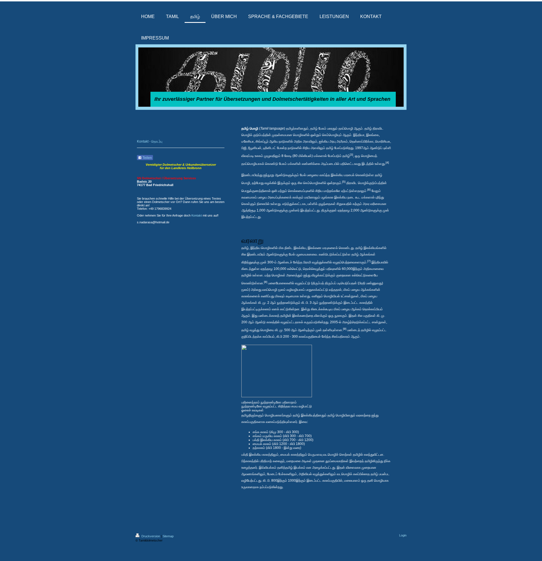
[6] (369, 189)
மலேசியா (247, 141)
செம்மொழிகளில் (314, 183)
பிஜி (243, 148)
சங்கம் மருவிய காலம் (267, 436)
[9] (344, 328)
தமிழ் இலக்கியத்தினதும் (310, 415)
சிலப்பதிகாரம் (341, 337)
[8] (265, 281)
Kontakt (196, 215)
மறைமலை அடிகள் (299, 461)
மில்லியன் (305, 156)
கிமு (273, 432)
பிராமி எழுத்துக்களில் (317, 262)
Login (402, 535)
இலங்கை (372, 135)
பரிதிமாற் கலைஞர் (272, 461)
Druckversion (151, 536)
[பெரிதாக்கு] (276, 398)
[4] (387, 162)
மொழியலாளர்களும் (278, 415)
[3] (351, 154)
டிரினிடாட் (269, 148)
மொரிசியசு (382, 141)
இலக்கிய (337, 175)
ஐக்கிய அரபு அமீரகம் (333, 141)
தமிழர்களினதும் (297, 128)
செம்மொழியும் (332, 135)
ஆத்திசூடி (248, 210)
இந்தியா (358, 135)
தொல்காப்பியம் (372, 309)
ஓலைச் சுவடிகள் (252, 410)
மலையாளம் (352, 481)
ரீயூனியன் (254, 148)
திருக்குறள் (329, 210)
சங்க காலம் (260, 432)
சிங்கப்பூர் (261, 141)
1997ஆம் (362, 148)
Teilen (147, 158)
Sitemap (168, 536)
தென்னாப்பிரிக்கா (361, 141)
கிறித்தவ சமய (288, 406)
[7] (369, 261)
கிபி (288, 432)
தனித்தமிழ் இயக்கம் (291, 468)
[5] (344, 181)
